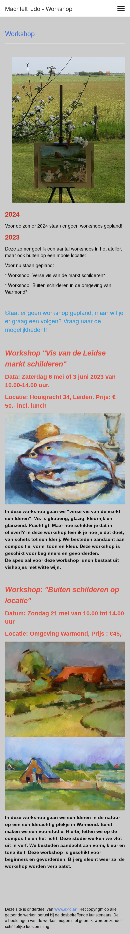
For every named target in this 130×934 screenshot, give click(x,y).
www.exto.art (65, 909)
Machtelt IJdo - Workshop (38, 8)
